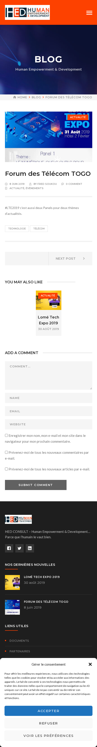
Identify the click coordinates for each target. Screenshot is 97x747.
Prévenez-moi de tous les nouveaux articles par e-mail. (49, 469)
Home (22, 97)
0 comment (74, 184)
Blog (36, 97)
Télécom (39, 228)
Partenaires (19, 651)
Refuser (48, 723)
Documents (19, 640)
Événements (35, 188)
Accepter (48, 711)
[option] (48, 313)
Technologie (17, 228)
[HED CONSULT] (27, 12)
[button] (90, 664)
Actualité (78, 117)
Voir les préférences (48, 735)
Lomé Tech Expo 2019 (42, 577)
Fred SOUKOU (47, 184)
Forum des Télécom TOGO (46, 601)
